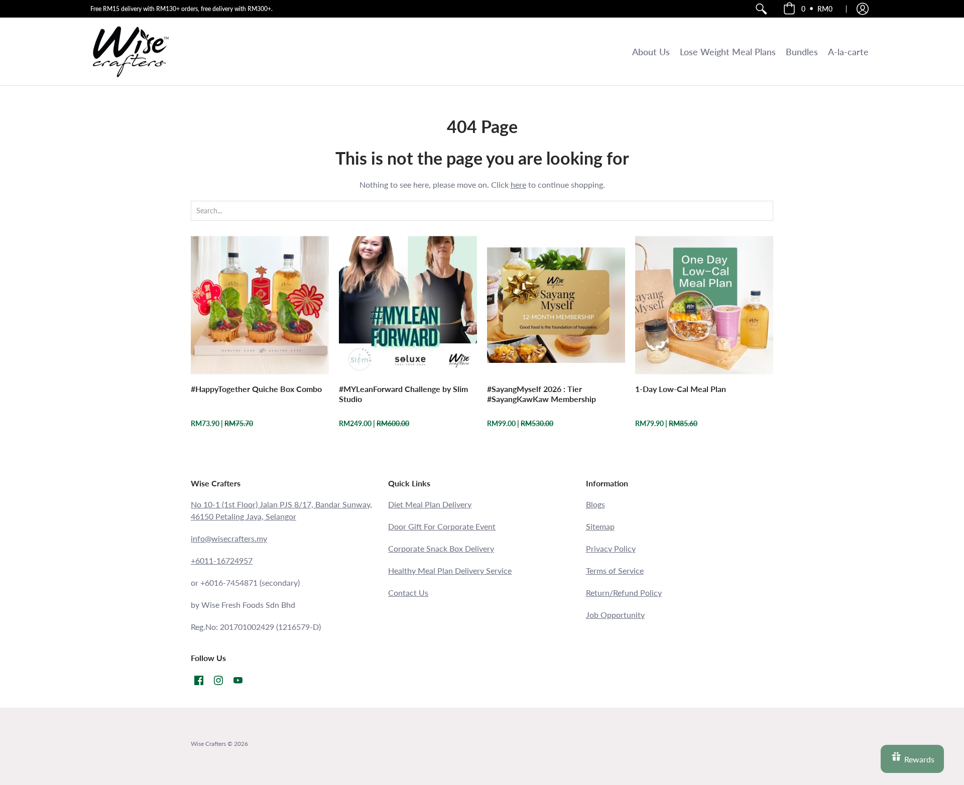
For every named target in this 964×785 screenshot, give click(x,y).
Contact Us (408, 592)
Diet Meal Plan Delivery (429, 504)
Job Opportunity (615, 614)
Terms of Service (615, 570)
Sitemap (600, 526)
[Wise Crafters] (130, 51)
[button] (807, 9)
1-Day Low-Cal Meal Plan (680, 389)
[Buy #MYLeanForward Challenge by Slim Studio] (408, 305)
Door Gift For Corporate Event (442, 526)
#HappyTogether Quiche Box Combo (256, 389)
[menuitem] (761, 9)
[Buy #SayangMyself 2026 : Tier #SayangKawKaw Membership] (556, 305)
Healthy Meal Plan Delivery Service (450, 570)
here (518, 184)
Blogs (595, 504)
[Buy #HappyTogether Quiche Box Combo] (260, 305)
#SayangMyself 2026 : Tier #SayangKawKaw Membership (541, 394)
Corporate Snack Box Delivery (441, 548)
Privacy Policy (611, 548)
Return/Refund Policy (624, 592)
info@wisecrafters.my (229, 538)
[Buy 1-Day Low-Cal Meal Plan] (704, 305)
